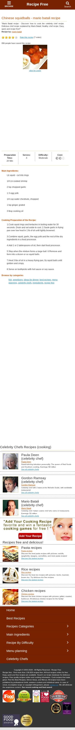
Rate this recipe (26, 37)
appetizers (18, 280)
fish (10, 280)
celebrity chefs (25, 283)
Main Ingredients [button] (20, 634)
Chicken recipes (27, 594)
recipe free (49, 283)
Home (10, 610)
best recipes (45, 280)
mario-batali (17, 32)
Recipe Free (37, 4)
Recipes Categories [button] (20, 626)
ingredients (38, 283)
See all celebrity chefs (30, 469)
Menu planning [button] (20, 651)
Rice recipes (26, 572)
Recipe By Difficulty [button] (20, 642)
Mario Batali (26, 508)
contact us (54, 685)
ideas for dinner (31, 280)
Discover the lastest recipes (32, 558)
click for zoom (35, 70)
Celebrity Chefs (17, 659)
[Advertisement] (37, 111)
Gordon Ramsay (28, 485)
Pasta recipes (26, 551)
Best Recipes (15, 618)
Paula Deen (26, 462)
